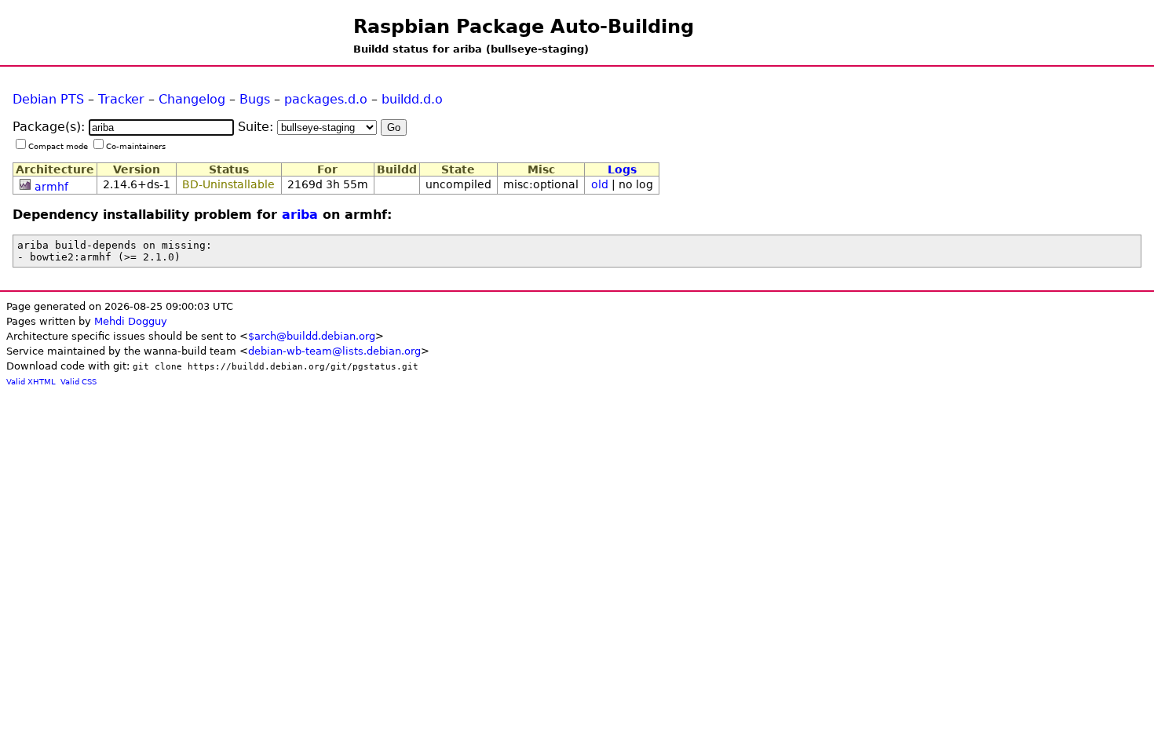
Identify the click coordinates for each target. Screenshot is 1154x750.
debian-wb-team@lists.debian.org (334, 351)
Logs (622, 169)
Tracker (121, 99)
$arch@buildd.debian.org (311, 336)
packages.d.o (325, 99)
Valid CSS (78, 381)
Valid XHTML (31, 381)
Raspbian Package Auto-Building (523, 27)
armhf (51, 186)
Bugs (254, 99)
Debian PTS (48, 99)
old (599, 184)
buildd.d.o (412, 99)
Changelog (192, 99)
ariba (300, 214)
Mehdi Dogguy (130, 321)
